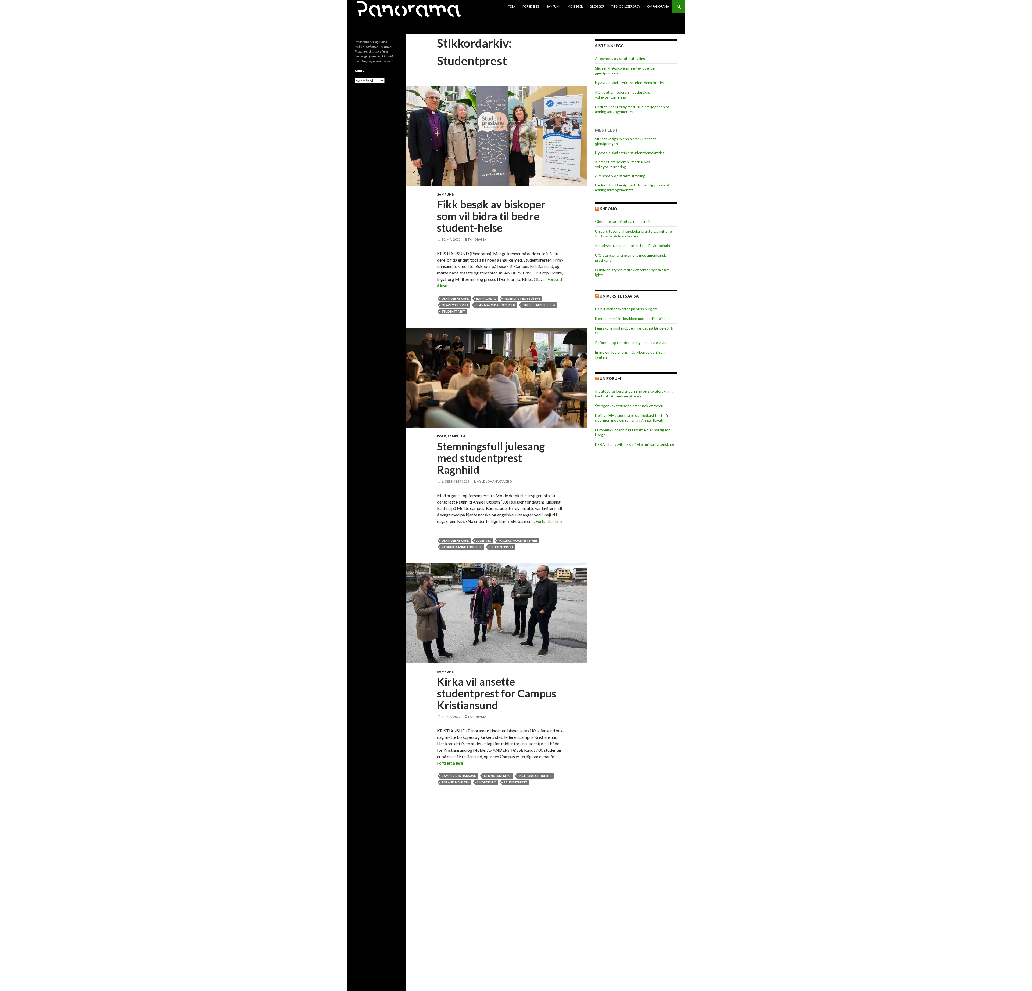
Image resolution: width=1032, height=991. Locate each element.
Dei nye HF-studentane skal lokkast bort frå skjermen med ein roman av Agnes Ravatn (631, 417)
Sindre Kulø (486, 782)
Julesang (483, 540)
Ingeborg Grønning (535, 775)
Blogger (597, 6)
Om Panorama (658, 6)
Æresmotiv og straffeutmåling (620, 58)
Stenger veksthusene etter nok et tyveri (629, 405)
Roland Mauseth (456, 782)
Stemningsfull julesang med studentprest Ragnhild (491, 458)
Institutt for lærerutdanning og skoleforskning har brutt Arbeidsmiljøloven (634, 393)
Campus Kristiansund (459, 775)
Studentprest (453, 311)
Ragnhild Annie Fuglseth (462, 547)
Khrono (608, 209)
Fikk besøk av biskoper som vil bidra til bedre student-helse (491, 216)
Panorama (477, 239)
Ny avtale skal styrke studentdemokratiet (630, 82)
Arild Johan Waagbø (494, 481)
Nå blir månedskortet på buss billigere (626, 308)
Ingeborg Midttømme (522, 298)
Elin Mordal (486, 298)
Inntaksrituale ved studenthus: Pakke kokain (632, 245)
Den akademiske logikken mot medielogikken (632, 318)
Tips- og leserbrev (625, 6)
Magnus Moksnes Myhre (518, 540)
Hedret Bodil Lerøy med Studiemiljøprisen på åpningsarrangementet (632, 109)
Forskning (530, 6)
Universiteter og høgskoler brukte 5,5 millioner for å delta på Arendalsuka (634, 233)
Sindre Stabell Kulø (539, 305)
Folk (511, 6)
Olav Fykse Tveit (455, 305)
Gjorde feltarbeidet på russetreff (622, 221)
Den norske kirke (455, 298)
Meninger (575, 6)
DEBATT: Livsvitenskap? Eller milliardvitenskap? (635, 444)
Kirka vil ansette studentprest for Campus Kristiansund (496, 693)
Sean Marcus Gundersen (495, 305)
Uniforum (610, 378)
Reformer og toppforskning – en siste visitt (631, 342)
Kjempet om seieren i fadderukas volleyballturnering (622, 94)
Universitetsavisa (619, 296)
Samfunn (553, 6)
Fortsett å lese (452, 762)
